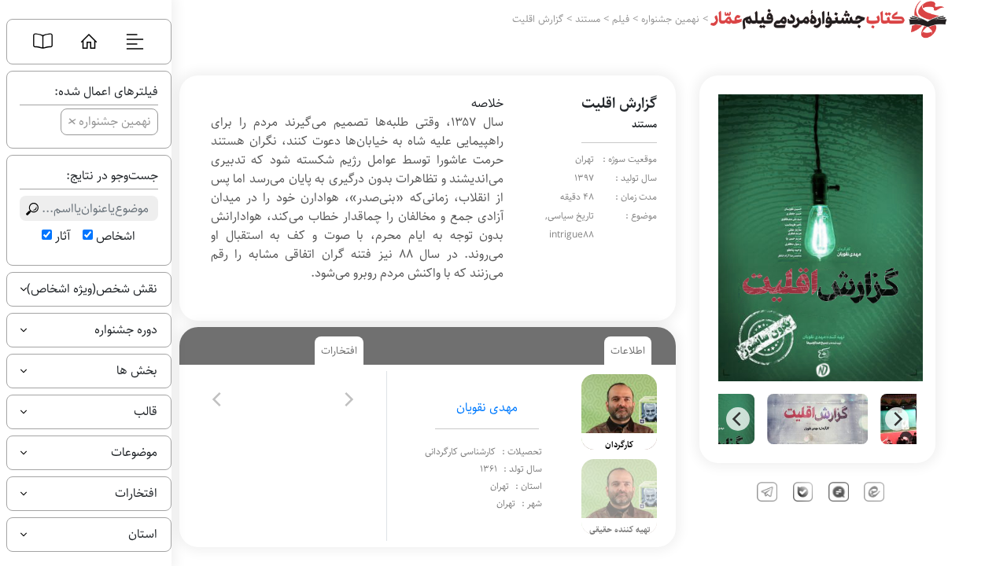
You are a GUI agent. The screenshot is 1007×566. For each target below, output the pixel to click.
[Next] (897, 419)
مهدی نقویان (487, 407)
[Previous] (738, 419)
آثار (62, 236)
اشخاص (115, 236)
